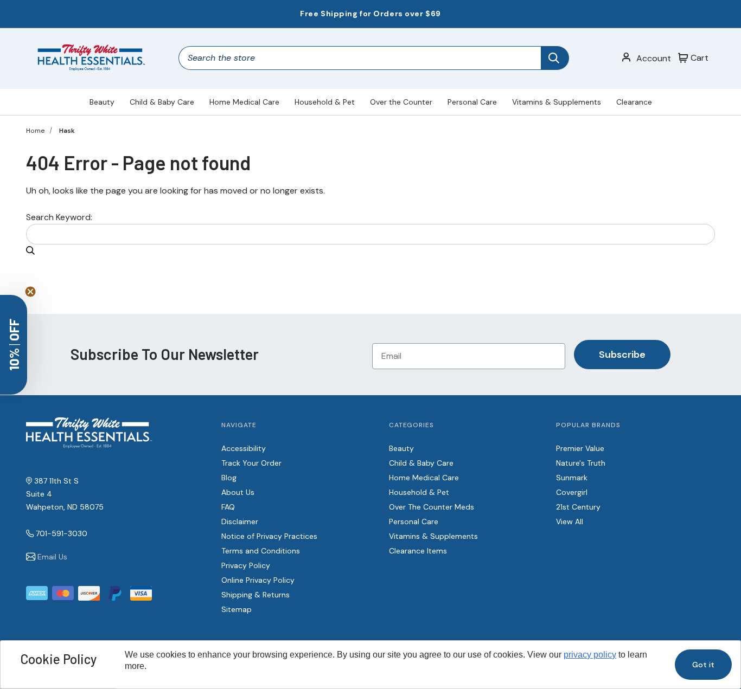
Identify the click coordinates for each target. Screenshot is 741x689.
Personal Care (472, 102)
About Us (237, 492)
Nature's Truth (580, 463)
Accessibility (243, 448)
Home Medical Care (244, 102)
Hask (67, 130)
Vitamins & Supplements (556, 102)
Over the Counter (401, 102)
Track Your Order (251, 463)
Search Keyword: (59, 217)
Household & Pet (325, 102)
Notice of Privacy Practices (269, 536)
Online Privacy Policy (258, 580)
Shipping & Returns (255, 595)
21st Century (578, 507)
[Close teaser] (30, 291)
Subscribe (622, 354)
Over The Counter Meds (431, 507)
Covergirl (571, 492)
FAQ (228, 507)
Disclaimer (239, 521)
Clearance (634, 102)
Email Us (52, 557)
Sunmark (571, 477)
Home (35, 130)
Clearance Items (418, 551)
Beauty (102, 102)
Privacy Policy (245, 565)
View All (569, 521)
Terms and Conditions (260, 551)
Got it (703, 664)
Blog (229, 477)
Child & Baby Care (162, 102)
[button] (13, 345)
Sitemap (236, 609)
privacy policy (590, 654)
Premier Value (580, 448)
